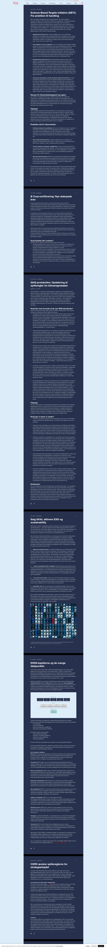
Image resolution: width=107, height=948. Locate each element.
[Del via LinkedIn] (31, 180)
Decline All (94, 946)
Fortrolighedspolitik (59, 946)
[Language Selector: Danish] (81, 3)
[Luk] (105, 946)
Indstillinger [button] (88, 946)
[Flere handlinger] (75, 9)
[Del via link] (34, 180)
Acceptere (101, 946)
